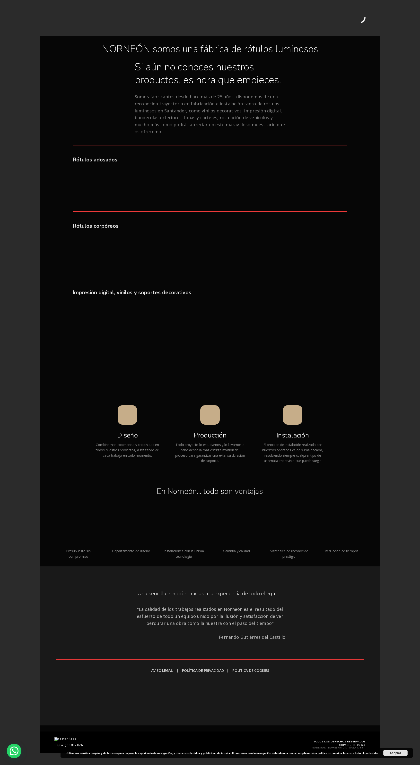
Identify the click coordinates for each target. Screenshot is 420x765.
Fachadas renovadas (273, 17)
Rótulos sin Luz (125, 17)
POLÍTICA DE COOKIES (250, 670)
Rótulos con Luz (93, 17)
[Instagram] (109, 728)
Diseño (127, 435)
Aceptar (395, 753)
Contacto (316, 17)
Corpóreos (152, 17)
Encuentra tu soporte (178, 693)
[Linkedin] (162, 728)
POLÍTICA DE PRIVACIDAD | (207, 670)
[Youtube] (267, 728)
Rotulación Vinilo (235, 17)
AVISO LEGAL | (166, 670)
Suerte (253, 707)
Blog (300, 17)
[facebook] (57, 728)
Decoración (206, 17)
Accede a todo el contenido (360, 753)
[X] (215, 728)
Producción (210, 435)
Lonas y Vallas (178, 17)
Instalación (292, 435)
